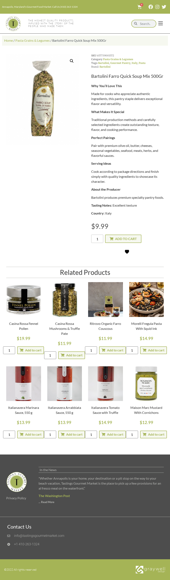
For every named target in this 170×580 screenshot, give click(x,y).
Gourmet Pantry (120, 63)
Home (8, 40)
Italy (134, 63)
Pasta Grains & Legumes (32, 40)
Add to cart (126, 239)
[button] (71, 61)
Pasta (142, 63)
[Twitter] (164, 7)
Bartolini (103, 63)
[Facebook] (150, 7)
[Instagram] (157, 7)
